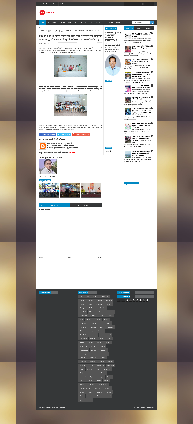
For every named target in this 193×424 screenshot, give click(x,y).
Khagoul (99, 342)
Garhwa (102, 315)
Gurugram (83, 323)
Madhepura (103, 354)
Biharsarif (109, 300)
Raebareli (83, 377)
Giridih (110, 315)
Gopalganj (97, 319)
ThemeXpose (150, 407)
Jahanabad (83, 331)
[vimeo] (135, 4)
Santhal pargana (85, 388)
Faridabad (110, 312)
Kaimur (92, 338)
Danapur (82, 308)
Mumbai (110, 361)
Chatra (109, 304)
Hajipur (108, 323)
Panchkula (106, 369)
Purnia (103, 373)
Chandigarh (99, 304)
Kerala (82, 342)
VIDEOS (63, 22)
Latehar (103, 350)
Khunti (108, 342)
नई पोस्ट (41, 257)
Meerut (103, 357)
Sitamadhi (100, 392)
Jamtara (94, 335)
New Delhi (110, 365)
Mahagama (93, 357)
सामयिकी (98, 22)
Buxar (90, 304)
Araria (95, 296)
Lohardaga (83, 354)
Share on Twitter (65, 134)
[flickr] (139, 4)
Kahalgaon (83, 338)
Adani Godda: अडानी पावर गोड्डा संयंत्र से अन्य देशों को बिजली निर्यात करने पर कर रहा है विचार (141, 153)
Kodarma (93, 346)
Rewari (56, 43)
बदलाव (69, 22)
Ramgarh (101, 377)
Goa (81, 319)
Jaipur (93, 331)
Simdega (90, 392)
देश (48, 22)
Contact (55, 4)
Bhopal (100, 300)
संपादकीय (111, 22)
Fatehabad (83, 315)
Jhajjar (102, 335)
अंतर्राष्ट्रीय (54, 22)
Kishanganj (83, 346)
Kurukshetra (84, 350)
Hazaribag (92, 327)
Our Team (62, 4)
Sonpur (89, 396)
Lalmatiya (94, 350)
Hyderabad (110, 327)
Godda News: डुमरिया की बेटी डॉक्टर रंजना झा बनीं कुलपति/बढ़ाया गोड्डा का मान (141, 48)
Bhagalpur (91, 300)
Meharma (83, 361)
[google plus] (152, 4)
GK (104, 22)
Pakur (82, 369)
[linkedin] (147, 4)
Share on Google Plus (83, 134)
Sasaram (107, 388)
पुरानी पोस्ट (99, 257)
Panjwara (83, 373)
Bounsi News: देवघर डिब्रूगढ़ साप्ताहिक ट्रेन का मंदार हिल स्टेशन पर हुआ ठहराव (141, 61)
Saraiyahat (97, 388)
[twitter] (130, 4)
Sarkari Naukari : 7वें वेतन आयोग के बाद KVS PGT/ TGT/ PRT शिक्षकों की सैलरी (141, 34)
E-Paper (70, 4)
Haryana (51, 43)
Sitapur (109, 392)
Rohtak (90, 380)
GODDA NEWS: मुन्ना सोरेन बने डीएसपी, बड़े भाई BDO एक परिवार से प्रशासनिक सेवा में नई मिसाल (141, 74)
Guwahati (93, 323)
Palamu (89, 369)
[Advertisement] (117, 13)
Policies (48, 4)
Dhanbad (83, 312)
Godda (88, 319)
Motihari (101, 361)
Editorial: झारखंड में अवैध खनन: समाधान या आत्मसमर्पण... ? (113, 36)
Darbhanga (92, 308)
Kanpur (101, 338)
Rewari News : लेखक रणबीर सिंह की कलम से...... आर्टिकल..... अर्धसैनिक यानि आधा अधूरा (141, 125)
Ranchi (109, 377)
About (42, 4)
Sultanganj (99, 396)
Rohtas (98, 380)
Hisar (101, 327)
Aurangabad (104, 296)
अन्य (81, 22)
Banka (82, 300)
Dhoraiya (92, 312)
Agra (88, 296)
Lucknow (93, 354)
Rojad (106, 380)
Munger (82, 365)
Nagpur (90, 365)
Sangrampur (103, 384)
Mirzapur (92, 361)
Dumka (101, 312)
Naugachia (100, 365)
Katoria (109, 338)
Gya (101, 323)
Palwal (98, 369)
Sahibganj (83, 384)
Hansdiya (83, 327)
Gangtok (93, 315)
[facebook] (126, 4)
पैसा (75, 22)
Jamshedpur (84, 335)
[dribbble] (143, 4)
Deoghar (102, 308)
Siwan (82, 396)
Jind (109, 335)
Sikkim (82, 392)
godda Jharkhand (85, 400)
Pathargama (93, 373)
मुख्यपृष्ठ (70, 257)
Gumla (106, 319)
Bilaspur (82, 304)
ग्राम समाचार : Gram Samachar (57, 407)
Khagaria (90, 342)
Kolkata (102, 346)
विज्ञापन (118, 22)
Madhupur (83, 357)
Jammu (100, 331)
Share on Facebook (49, 134)
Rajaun (92, 377)
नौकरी (91, 22)
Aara (81, 296)
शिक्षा (86, 22)
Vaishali (108, 396)
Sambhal (92, 384)
